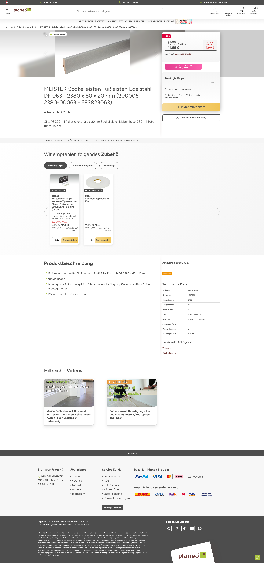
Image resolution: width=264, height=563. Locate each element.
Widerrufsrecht (113, 489)
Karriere (76, 489)
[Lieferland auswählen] (7, 2)
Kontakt (76, 485)
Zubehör (20, 27)
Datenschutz (111, 485)
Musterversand (216, 2)
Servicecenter (112, 476)
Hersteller (77, 480)
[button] (7, 2)
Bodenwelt (10, 27)
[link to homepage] (22, 10)
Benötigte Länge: (175, 78)
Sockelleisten (32, 27)
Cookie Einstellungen (117, 498)
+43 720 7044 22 (130, 2)
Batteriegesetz (113, 493)
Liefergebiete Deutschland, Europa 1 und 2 (127, 543)
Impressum (78, 493)
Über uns (77, 476)
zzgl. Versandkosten (183, 54)
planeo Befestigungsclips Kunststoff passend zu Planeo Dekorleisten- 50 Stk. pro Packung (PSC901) (64, 203)
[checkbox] (178, 90)
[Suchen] (74, 11)
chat (50, 2)
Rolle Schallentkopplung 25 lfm (97, 199)
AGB (106, 480)
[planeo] (192, 555)
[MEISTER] (191, 273)
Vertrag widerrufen (112, 507)
